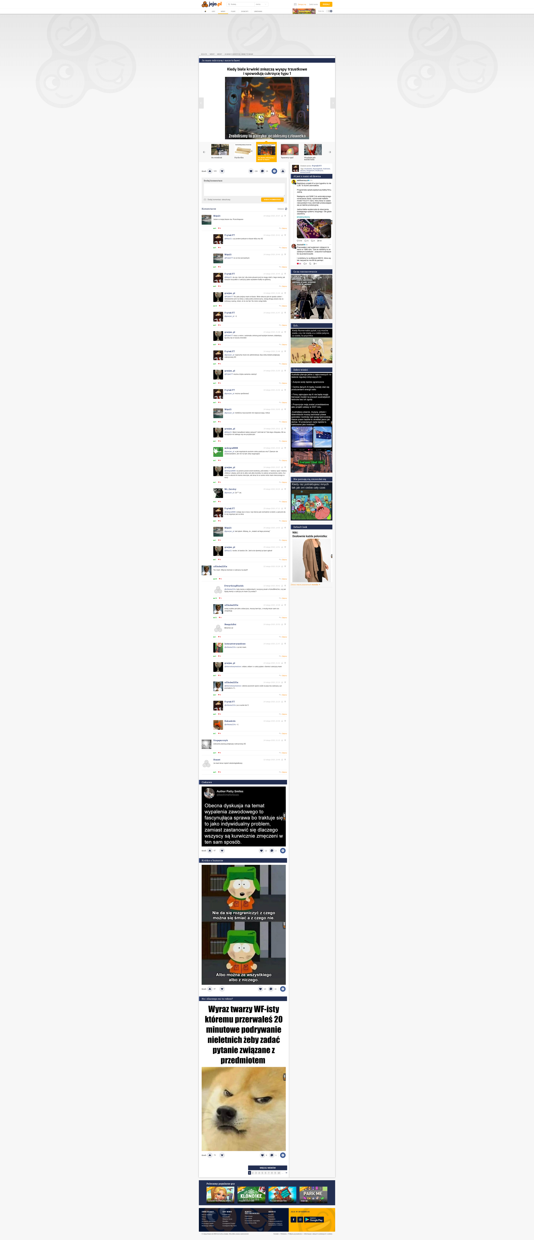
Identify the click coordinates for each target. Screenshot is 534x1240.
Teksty (204, 1217)
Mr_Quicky (230, 489)
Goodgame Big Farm (229, 1226)
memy (212, 54)
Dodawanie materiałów (252, 1221)
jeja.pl (204, 54)
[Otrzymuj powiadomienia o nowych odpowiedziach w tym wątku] (285, 216)
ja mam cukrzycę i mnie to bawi (238, 54)
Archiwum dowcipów (208, 1221)
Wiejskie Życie (227, 1219)
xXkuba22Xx (220, 566)
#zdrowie (326, 169)
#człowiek (308, 169)
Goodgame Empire (228, 1223)
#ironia (303, 171)
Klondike (225, 1221)
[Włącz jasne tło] (327, 11)
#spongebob (317, 169)
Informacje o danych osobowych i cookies (275, 1224)
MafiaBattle (226, 1217)
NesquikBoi (230, 624)
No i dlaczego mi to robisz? (217, 998)
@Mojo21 (228, 239)
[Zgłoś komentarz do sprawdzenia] (282, 216)
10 (279, 1173)
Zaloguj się (302, 4)
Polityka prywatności (275, 1221)
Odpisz (284, 228)
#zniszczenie (305, 172)
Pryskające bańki (207, 1223)
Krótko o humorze (212, 860)
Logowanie (248, 1218)
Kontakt (271, 1214)
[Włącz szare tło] (329, 11)
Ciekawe (207, 782)
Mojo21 (216, 215)
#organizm (310, 171)
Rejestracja (248, 1216)
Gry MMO (227, 1212)
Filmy (233, 11)
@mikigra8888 (230, 471)
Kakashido (229, 721)
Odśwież (280, 209)
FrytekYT (229, 235)
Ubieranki (258, 11)
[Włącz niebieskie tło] (331, 11)
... (282, 1173)
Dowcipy (244, 11)
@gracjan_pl (229, 316)
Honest (216, 759)
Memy (223, 11)
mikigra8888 (231, 448)
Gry (213, 11)
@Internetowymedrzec (232, 667)
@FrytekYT (228, 258)
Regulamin (271, 1219)
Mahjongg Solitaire (208, 1226)
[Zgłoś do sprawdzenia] (283, 171)
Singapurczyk (220, 740)
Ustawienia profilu (251, 1223)
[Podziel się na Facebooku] (274, 171)
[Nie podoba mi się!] (225, 171)
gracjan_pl (229, 293)
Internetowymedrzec (235, 643)
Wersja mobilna (207, 1214)
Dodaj (326, 4)
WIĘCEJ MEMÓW (268, 1168)
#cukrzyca (319, 171)
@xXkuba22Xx (230, 589)
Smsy (204, 1219)
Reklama (271, 1217)
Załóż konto (313, 4)
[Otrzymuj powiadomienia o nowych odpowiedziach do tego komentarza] (285, 390)
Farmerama (226, 1214)
